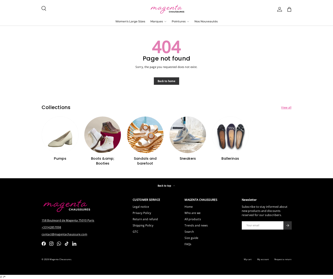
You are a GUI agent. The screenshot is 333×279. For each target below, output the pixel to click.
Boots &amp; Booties (102, 161)
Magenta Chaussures (60, 259)
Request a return (282, 259)
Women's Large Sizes (130, 21)
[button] (289, 9)
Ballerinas (230, 158)
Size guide (191, 238)
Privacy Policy (142, 213)
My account (263, 259)
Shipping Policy (143, 225)
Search (189, 232)
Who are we (192, 213)
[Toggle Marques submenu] (165, 21)
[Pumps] (60, 135)
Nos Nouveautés (206, 21)
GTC (135, 232)
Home (189, 207)
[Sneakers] (187, 135)
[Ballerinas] (230, 135)
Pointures (179, 21)
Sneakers (188, 158)
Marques (156, 21)
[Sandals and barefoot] (145, 135)
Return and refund (145, 219)
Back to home (166, 81)
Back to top (165, 185)
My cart (247, 259)
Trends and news (196, 225)
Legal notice (141, 207)
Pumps (60, 158)
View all (286, 107)
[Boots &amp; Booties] (102, 135)
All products (193, 219)
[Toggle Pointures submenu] (188, 21)
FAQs (188, 244)
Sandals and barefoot (145, 161)
